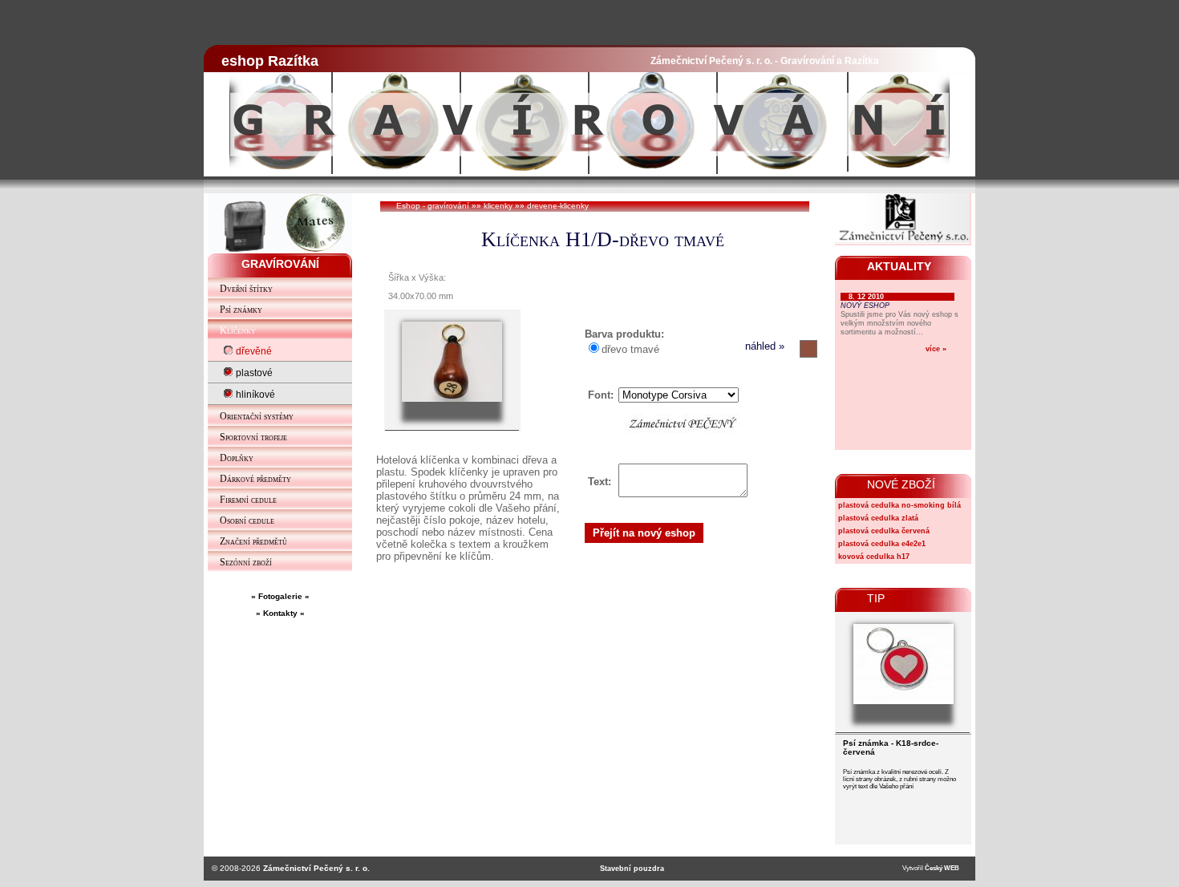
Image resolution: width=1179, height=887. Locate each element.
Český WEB (942, 868)
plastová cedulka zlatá (878, 518)
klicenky (498, 205)
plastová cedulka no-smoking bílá (899, 505)
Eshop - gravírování (432, 205)
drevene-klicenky (558, 205)
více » (936, 348)
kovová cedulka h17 (874, 557)
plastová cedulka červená (884, 531)
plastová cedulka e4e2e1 (882, 544)
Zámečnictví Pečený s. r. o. (316, 868)
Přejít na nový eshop (644, 533)
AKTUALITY (899, 266)
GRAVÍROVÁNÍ (280, 263)
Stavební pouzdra (632, 869)
